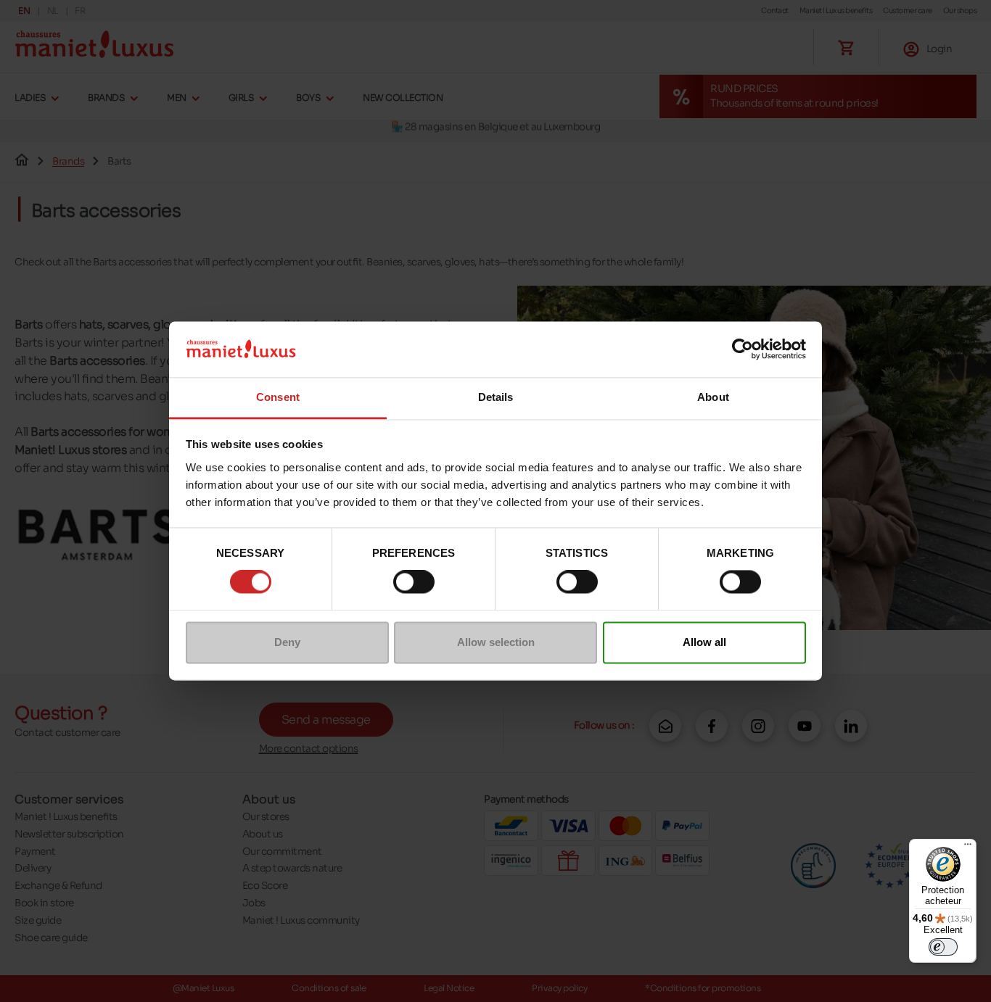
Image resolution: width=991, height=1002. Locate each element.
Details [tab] (496, 397)
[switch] (414, 582)
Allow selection (496, 642)
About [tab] (713, 397)
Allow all (704, 642)
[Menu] (967, 847)
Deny (287, 642)
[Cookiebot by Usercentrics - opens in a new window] (742, 349)
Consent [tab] (278, 397)
